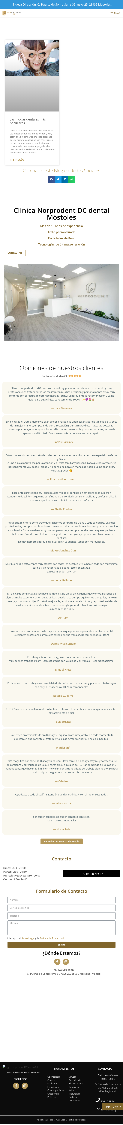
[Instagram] (66, 962)
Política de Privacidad (52, 938)
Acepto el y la (37, 938)
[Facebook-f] (57, 962)
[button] (51, 179)
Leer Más (17, 160)
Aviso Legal (28, 938)
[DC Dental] (12, 13)
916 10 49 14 (114, 1106)
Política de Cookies (45, 1119)
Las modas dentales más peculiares (28, 121)
